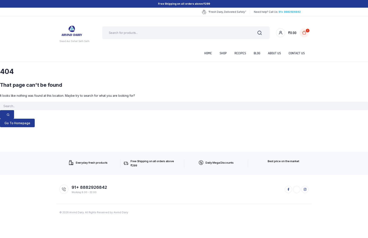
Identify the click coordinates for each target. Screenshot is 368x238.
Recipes (240, 53)
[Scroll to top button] (358, 228)
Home (208, 53)
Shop (223, 53)
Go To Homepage (17, 123)
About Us (274, 53)
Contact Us (297, 53)
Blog (257, 53)
